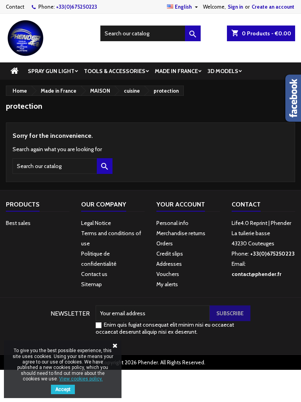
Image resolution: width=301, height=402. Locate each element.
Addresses (169, 263)
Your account (180, 204)
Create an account (273, 7)
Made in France (176, 71)
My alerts (167, 284)
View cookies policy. (81, 379)
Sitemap (91, 284)
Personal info (172, 223)
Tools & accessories (114, 71)
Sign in (235, 7)
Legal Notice (96, 223)
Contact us (94, 274)
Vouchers (167, 274)
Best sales (18, 223)
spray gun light (51, 71)
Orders (164, 243)
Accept (63, 389)
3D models (222, 71)
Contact (15, 7)
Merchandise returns (180, 233)
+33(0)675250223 (76, 7)
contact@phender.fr (256, 274)
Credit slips (169, 253)
